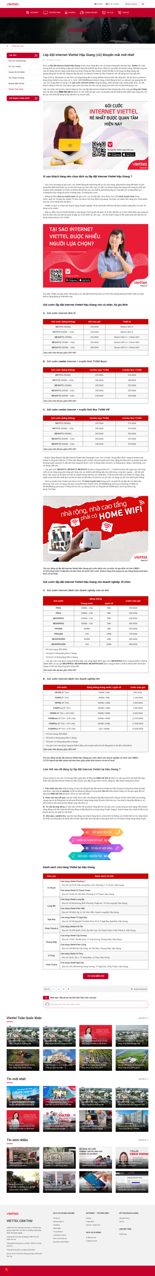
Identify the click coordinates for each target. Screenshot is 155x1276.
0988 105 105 (34, 1237)
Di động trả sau (91, 1237)
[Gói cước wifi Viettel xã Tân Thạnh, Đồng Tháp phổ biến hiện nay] (132, 1036)
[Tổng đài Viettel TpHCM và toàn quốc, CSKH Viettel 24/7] (132, 1158)
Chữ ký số (56, 1218)
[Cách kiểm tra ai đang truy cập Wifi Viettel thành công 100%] (23, 1182)
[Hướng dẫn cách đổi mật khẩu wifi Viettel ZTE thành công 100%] (59, 1158)
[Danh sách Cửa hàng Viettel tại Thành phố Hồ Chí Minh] (23, 1158)
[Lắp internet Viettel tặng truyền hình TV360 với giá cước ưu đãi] (59, 1121)
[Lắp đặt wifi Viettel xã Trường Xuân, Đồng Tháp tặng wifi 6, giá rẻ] (132, 1060)
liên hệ (105, 791)
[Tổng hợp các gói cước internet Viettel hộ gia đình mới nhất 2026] (95, 1158)
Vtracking (56, 1225)
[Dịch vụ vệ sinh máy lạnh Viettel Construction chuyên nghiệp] (95, 1121)
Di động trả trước (91, 1241)
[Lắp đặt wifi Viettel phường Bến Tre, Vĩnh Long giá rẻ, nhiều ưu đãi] (23, 1036)
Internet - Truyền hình (93, 1225)
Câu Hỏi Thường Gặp (17, 61)
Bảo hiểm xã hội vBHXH (61, 1242)
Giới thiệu (99, 4)
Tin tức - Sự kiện (113, 4)
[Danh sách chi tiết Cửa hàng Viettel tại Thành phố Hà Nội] (59, 1182)
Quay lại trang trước (140, 989)
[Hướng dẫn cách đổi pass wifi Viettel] (132, 1182)
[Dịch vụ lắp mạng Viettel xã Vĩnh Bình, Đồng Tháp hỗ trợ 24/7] (95, 1060)
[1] (143, 4)
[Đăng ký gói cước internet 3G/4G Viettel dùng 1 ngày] (95, 1182)
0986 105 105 (11, 1239)
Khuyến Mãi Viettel (16, 83)
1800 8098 (31, 1250)
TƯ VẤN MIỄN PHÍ (95, 976)
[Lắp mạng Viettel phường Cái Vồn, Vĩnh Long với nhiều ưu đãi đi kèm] (95, 1036)
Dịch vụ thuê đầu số (59, 1238)
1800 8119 (33, 1243)
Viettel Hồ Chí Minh (16, 72)
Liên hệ (121, 1221)
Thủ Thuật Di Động (16, 78)
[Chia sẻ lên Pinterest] (68, 989)
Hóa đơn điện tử (58, 1221)
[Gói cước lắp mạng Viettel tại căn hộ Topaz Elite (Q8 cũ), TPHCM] (132, 1121)
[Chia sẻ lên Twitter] (63, 989)
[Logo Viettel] (13, 4)
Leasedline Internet (59, 1235)
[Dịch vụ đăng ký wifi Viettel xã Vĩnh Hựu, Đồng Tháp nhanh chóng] (23, 1060)
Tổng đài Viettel (124, 1218)
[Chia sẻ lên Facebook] (54, 989)
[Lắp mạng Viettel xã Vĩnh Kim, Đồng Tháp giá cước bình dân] (59, 1060)
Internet (88, 1218)
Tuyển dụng (123, 1234)
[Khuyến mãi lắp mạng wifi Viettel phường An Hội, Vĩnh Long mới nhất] (59, 1036)
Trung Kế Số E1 (58, 1232)
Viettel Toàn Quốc (15, 89)
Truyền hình (90, 1221)
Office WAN (57, 1228)
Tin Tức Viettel (14, 66)
